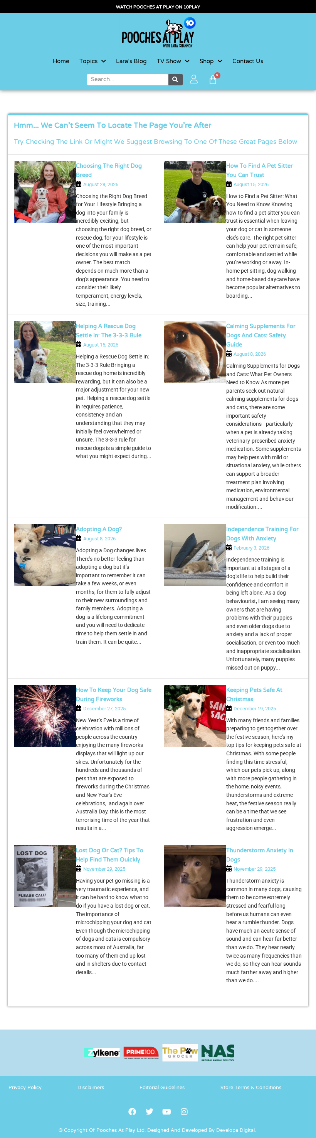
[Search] (175, 79)
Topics (88, 61)
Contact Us (247, 61)
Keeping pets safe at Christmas (254, 695)
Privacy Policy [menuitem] (25, 1088)
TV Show (169, 61)
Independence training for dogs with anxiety (262, 534)
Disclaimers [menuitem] (90, 1088)
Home (61, 61)
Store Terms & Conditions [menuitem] (250, 1088)
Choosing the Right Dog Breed (109, 171)
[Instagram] (184, 1112)
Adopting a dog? (99, 530)
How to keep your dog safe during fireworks (113, 695)
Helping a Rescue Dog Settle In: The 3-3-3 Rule (108, 331)
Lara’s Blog (131, 61)
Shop (207, 61)
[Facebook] (132, 1112)
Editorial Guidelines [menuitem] (162, 1088)
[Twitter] (149, 1112)
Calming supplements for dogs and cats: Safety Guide (261, 336)
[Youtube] (167, 1112)
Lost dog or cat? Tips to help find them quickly (109, 855)
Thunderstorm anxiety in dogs (259, 855)
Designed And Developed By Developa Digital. (201, 1130)
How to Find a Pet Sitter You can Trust (259, 171)
